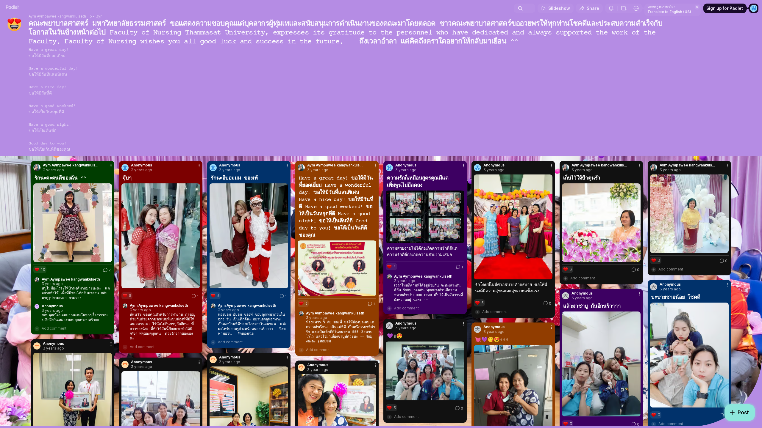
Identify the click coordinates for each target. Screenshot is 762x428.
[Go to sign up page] (753, 8)
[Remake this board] (624, 8)
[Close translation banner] (697, 7)
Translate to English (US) (669, 12)
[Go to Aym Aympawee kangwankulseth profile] (36, 167)
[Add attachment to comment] (37, 328)
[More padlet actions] (636, 8)
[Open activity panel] (611, 8)
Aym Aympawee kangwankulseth (57, 16)
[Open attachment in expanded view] (72, 222)
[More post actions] (111, 165)
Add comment (54, 328)
